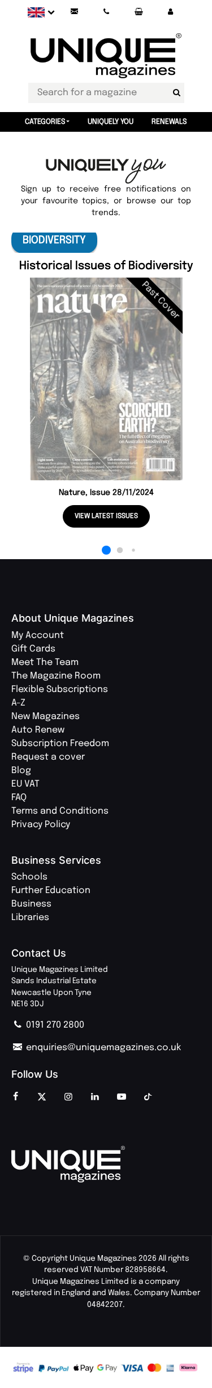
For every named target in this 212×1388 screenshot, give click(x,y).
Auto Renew (37, 730)
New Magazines (45, 716)
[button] (170, 12)
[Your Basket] (138, 12)
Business (31, 904)
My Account (37, 635)
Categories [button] (45, 122)
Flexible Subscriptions (59, 689)
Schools (29, 877)
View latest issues (106, 516)
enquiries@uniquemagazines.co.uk (102, 1047)
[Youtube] (121, 1097)
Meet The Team (45, 662)
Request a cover (48, 757)
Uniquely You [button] (110, 122)
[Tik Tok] (148, 1097)
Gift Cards (33, 649)
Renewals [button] (169, 122)
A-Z (18, 703)
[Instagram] (68, 1097)
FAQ (19, 797)
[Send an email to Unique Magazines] (74, 12)
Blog (21, 770)
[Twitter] (41, 1097)
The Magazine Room (56, 676)
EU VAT (25, 784)
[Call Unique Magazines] (106, 12)
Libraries (30, 917)
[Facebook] (15, 1097)
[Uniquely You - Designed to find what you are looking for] (106, 171)
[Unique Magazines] (106, 1164)
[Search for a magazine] (177, 93)
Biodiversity (54, 240)
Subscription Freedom (60, 743)
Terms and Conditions (60, 811)
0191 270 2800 (54, 1025)
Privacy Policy (40, 824)
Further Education (50, 890)
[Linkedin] (95, 1097)
